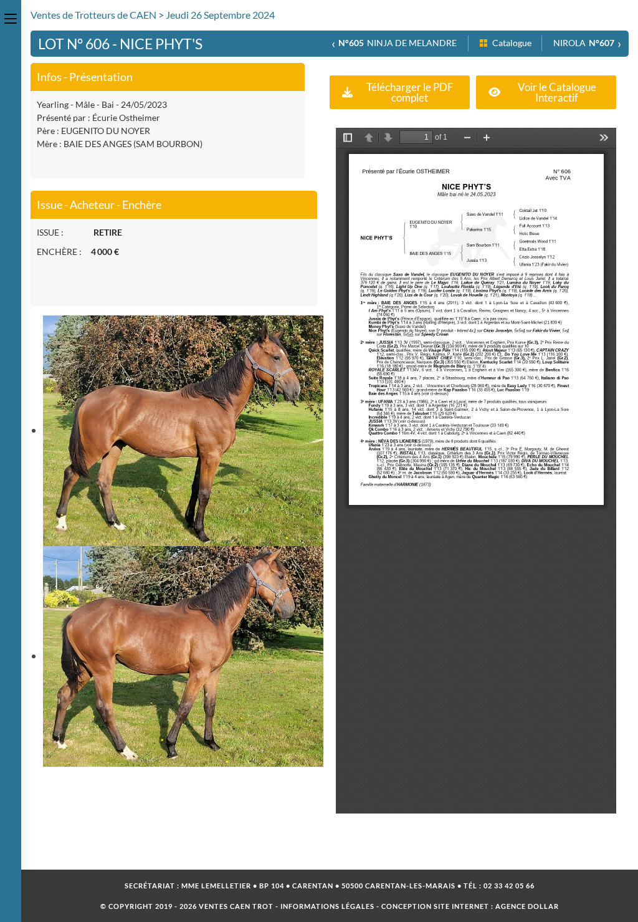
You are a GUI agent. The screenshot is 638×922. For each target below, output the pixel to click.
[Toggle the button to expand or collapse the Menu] (10, 16)
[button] (400, 92)
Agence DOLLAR (527, 906)
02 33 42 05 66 (509, 885)
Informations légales (327, 906)
